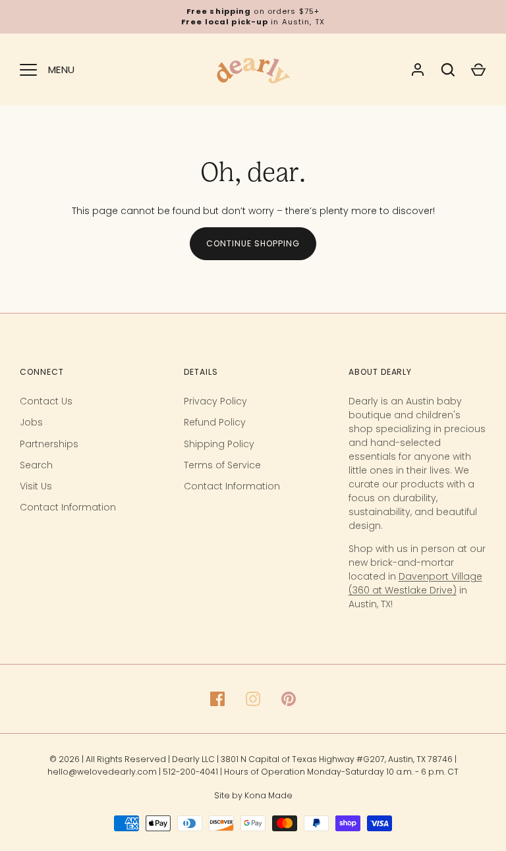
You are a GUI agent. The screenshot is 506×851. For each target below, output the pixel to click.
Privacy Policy (215, 401)
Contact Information (68, 507)
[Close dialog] (476, 485)
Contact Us (46, 401)
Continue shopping (253, 243)
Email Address (147, 693)
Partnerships (49, 444)
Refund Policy (215, 422)
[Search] (448, 69)
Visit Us (36, 486)
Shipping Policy (219, 444)
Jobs (31, 422)
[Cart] (478, 69)
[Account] (417, 69)
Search (36, 465)
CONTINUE (229, 763)
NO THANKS (229, 806)
